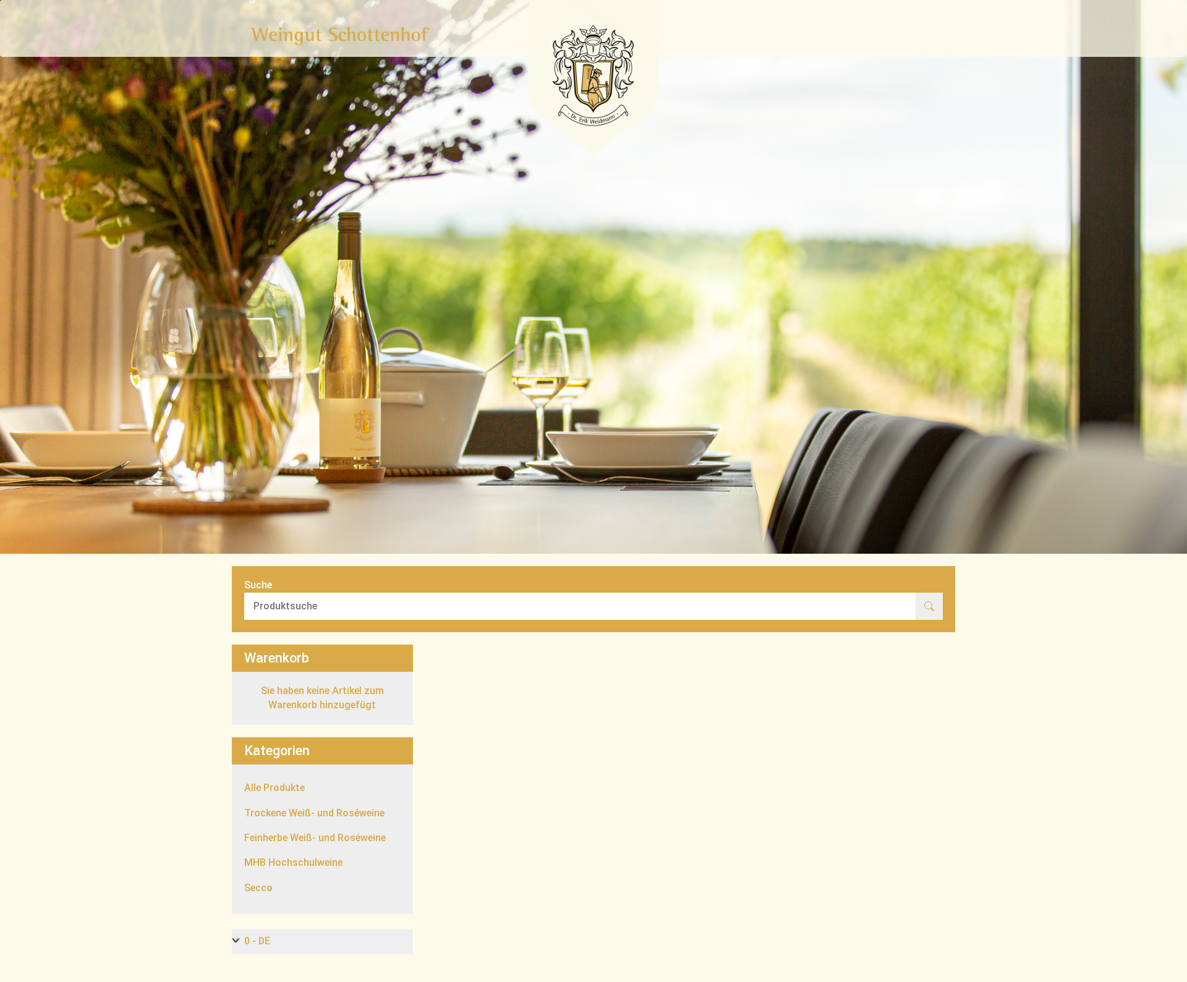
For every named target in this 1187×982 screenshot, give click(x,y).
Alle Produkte (274, 788)
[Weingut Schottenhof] (340, 35)
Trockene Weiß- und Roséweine (314, 813)
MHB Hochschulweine (293, 862)
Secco (258, 888)
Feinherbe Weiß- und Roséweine (315, 838)
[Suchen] (929, 606)
